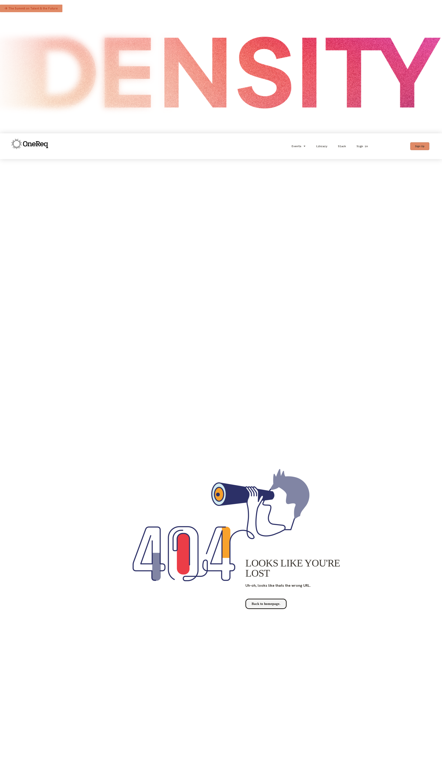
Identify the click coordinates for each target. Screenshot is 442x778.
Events (296, 146)
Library (321, 146)
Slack (342, 146)
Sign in (362, 146)
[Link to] (30, 146)
